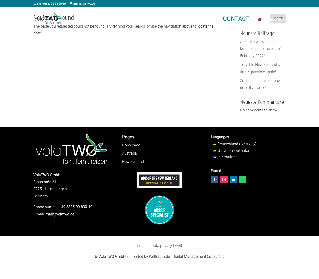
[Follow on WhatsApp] (242, 179)
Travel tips (179, 19)
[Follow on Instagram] (224, 179)
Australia (109, 19)
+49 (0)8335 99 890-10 (51, 3)
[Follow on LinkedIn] (233, 179)
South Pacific (156, 19)
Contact (236, 18)
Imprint (143, 245)
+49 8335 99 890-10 (75, 207)
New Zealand (131, 19)
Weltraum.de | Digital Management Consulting (187, 256)
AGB (178, 245)
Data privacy (162, 245)
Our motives (201, 19)
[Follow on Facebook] (214, 179)
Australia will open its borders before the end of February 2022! (260, 48)
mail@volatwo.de (60, 214)
